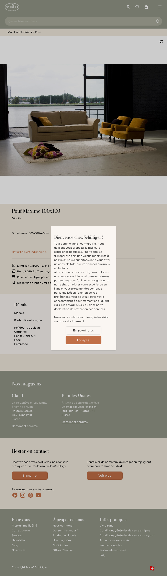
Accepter (83, 340)
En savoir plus (83, 330)
